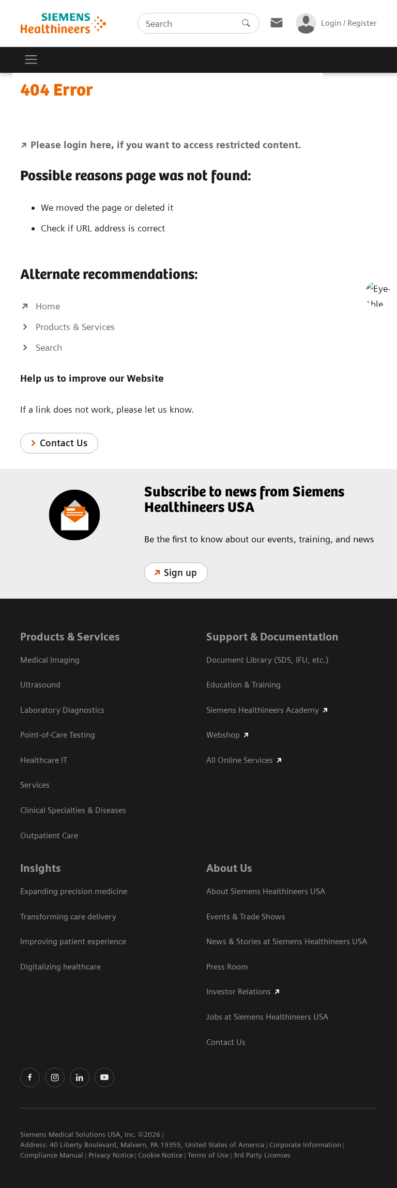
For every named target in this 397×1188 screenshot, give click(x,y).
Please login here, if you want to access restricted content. (165, 144)
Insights (40, 868)
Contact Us (63, 442)
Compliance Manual (51, 1155)
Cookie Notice (160, 1155)
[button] (378, 294)
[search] (246, 23)
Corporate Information (305, 1144)
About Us (229, 868)
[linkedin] (79, 1077)
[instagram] (55, 1077)
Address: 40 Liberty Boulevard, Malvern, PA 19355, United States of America (142, 1144)
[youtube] (104, 1077)
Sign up (180, 572)
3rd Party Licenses (262, 1155)
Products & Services (70, 637)
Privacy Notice (110, 1155)
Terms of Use (208, 1155)
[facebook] (30, 1077)
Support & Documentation (272, 637)
